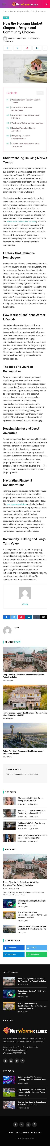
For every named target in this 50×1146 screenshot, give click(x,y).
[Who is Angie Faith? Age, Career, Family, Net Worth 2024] (9, 801)
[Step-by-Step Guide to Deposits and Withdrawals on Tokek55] (9, 1105)
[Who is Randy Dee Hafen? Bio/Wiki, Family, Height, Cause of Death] (9, 813)
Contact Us (36, 1132)
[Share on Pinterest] (27, 48)
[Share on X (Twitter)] (17, 48)
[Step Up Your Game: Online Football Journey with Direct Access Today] (9, 1092)
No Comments (35, 38)
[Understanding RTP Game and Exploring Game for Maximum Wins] (9, 1080)
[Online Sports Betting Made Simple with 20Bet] (9, 903)
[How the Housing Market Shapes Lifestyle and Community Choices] (25, 68)
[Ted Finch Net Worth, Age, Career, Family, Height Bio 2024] (9, 826)
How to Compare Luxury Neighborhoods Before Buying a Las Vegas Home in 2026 (32, 914)
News (6, 18)
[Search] (46, 4)
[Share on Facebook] (7, 48)
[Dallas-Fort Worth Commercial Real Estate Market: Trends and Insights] (25, 735)
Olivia (12, 38)
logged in (20, 775)
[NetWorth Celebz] (25, 4)
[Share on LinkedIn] (37, 48)
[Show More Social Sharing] (44, 48)
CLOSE (40, 93)
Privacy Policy (22, 1132)
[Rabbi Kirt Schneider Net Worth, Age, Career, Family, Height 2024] (9, 838)
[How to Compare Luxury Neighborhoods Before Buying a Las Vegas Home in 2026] (25, 697)
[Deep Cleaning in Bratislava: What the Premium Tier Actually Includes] (25, 659)
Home (5, 11)
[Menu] (4, 4)
